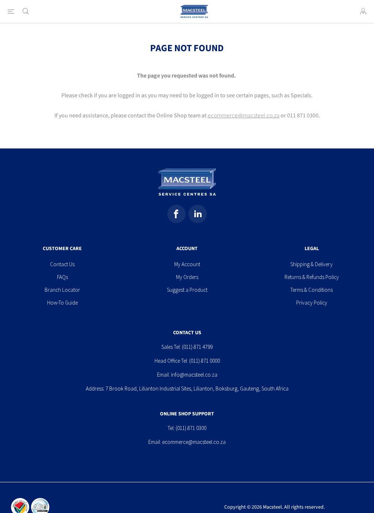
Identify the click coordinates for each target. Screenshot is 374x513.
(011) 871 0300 (191, 428)
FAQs (62, 277)
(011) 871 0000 (204, 360)
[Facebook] (176, 214)
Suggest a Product (187, 289)
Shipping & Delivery (311, 264)
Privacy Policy (311, 302)
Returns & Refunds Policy (312, 277)
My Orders (187, 277)
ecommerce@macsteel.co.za (243, 115)
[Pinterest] (197, 214)
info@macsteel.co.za (194, 374)
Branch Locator (62, 289)
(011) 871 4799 (197, 346)
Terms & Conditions (311, 289)
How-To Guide (62, 302)
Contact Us (62, 264)
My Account (187, 264)
